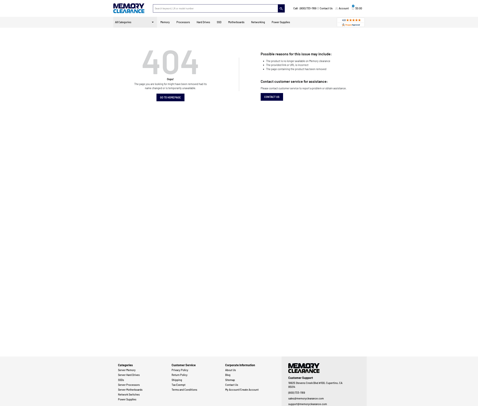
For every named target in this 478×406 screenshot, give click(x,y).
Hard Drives (203, 22)
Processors (183, 22)
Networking (258, 22)
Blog (227, 374)
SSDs (121, 380)
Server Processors (129, 384)
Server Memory (127, 370)
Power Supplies (281, 22)
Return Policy (179, 374)
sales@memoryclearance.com (306, 398)
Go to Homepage (170, 97)
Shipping (177, 380)
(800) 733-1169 (308, 8)
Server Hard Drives (129, 374)
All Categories (123, 22)
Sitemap (230, 380)
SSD (219, 22)
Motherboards (236, 22)
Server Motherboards (130, 389)
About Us (230, 370)
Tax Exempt (178, 384)
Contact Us (326, 8)
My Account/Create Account (242, 389)
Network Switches (129, 394)
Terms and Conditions (184, 389)
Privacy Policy (180, 370)
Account (344, 8)
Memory (165, 22)
